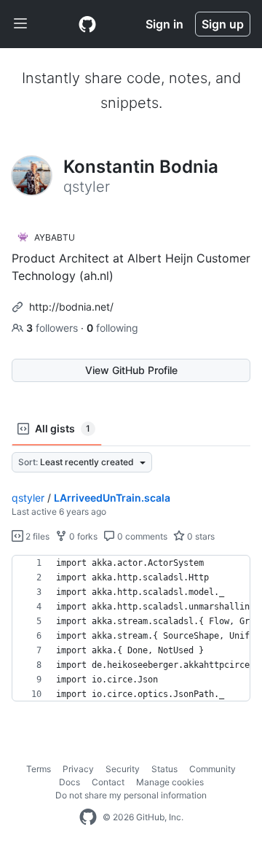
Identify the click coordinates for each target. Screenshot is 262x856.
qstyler (28, 497)
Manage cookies (170, 782)
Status (164, 768)
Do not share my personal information (131, 795)
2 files (36, 536)
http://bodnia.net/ (71, 306)
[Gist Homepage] (87, 24)
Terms (38, 768)
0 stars (200, 536)
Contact (108, 782)
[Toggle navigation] (20, 24)
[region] (131, 628)
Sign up (223, 24)
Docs (69, 782)
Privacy (78, 768)
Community (212, 768)
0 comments (141, 536)
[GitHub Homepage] (88, 817)
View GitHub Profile (131, 370)
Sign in (164, 24)
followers (53, 328)
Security (123, 768)
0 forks (82, 536)
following (112, 328)
